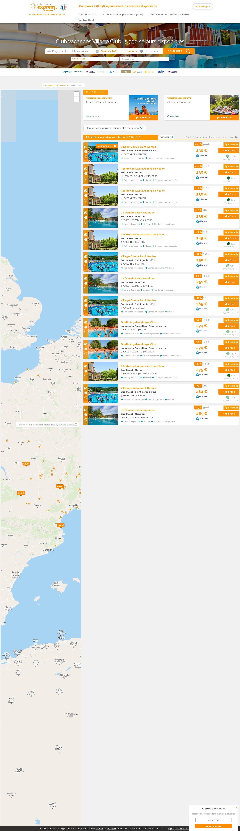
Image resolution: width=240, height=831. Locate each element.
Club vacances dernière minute (169, 14)
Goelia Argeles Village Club (138, 322)
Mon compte (203, 6)
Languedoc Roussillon (134, 326)
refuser (99, 828)
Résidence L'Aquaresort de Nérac (143, 168)
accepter (111, 828)
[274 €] (64, 528)
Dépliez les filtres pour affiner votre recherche (112, 128)
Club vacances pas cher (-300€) (123, 14)
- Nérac (138, 172)
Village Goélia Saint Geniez (138, 146)
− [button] (77, 99)
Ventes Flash (87, 20)
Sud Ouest (127, 150)
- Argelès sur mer (157, 326)
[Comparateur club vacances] (43, 11)
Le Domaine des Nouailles (138, 212)
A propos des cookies (180, 828)
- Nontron (139, 216)
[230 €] (63, 489)
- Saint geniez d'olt (145, 150)
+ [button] (77, 94)
